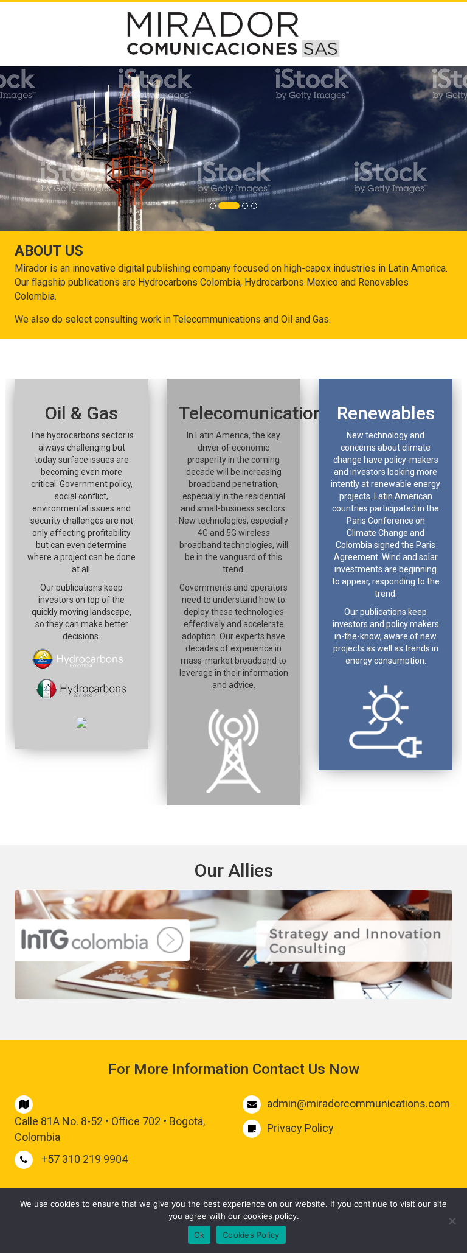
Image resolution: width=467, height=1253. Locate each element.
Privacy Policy (300, 1127)
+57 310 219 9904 (84, 1159)
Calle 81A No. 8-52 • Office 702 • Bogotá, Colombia (110, 1129)
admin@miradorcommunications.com (358, 1103)
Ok (199, 1235)
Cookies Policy (251, 1235)
